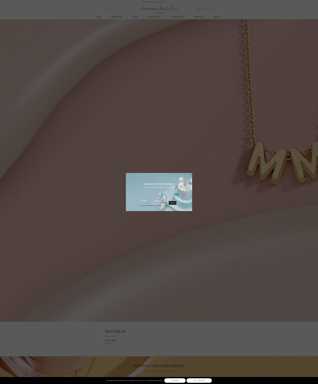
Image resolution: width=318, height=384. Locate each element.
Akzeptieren (175, 380)
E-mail (157, 201)
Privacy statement (199, 380)
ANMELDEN (172, 203)
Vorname (143, 201)
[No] (316, 380)
